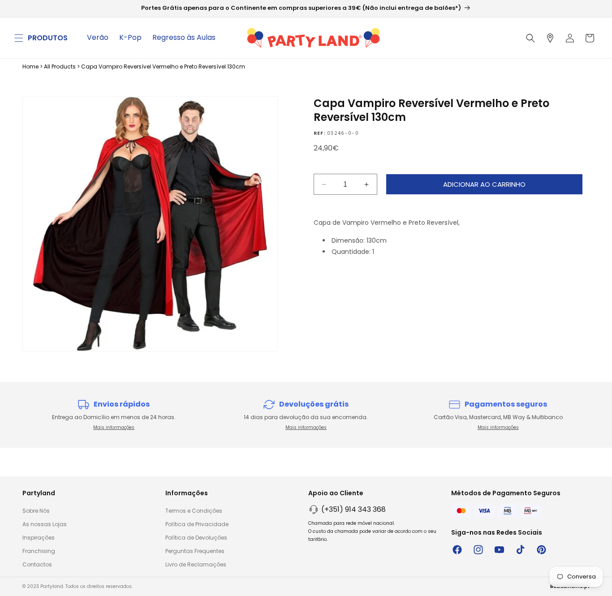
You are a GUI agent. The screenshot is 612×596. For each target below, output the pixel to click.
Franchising (38, 551)
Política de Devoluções (196, 537)
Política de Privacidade (196, 524)
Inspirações (38, 537)
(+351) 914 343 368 (353, 509)
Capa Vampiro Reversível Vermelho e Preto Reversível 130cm (163, 66)
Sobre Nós (36, 511)
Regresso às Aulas (183, 37)
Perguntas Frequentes (194, 551)
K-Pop (130, 37)
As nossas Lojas (44, 524)
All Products (60, 66)
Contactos (37, 564)
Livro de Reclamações (195, 564)
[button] (19, 38)
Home (30, 66)
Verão (97, 37)
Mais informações (113, 427)
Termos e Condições (193, 511)
